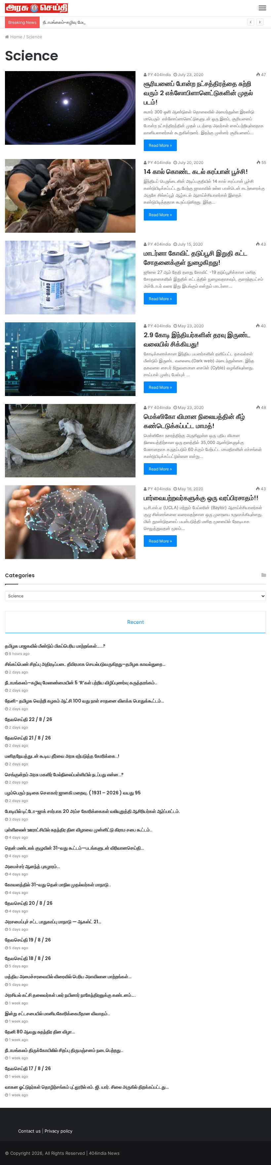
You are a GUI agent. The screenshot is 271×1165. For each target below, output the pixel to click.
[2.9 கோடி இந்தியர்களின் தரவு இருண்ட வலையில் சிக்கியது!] (70, 359)
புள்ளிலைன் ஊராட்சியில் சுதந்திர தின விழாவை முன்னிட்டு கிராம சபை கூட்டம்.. (78, 829)
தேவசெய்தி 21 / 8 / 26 (28, 738)
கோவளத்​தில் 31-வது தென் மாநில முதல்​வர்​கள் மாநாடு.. (58, 884)
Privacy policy (58, 1131)
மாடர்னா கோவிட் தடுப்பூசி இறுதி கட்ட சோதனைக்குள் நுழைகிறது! (196, 258)
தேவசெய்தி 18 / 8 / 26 (28, 958)
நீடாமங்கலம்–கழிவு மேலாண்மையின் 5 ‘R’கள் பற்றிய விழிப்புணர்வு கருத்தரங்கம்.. (114, 22)
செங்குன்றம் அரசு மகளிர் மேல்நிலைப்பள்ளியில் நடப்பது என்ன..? (64, 774)
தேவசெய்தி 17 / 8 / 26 (28, 1068)
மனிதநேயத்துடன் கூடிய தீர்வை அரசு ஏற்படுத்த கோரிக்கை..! (62, 756)
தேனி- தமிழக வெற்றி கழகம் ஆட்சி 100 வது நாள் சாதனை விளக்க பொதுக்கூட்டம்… (84, 701)
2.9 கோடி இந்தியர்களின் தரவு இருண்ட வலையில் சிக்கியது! (197, 339)
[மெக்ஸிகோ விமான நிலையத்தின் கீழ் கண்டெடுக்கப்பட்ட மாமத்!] (70, 441)
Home (15, 36)
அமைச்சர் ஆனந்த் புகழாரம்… (32, 866)
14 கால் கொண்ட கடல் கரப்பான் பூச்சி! (196, 171)
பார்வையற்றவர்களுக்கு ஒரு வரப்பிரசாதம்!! (201, 497)
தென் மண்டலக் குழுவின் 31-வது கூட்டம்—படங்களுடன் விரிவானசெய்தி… (74, 848)
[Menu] (262, 8)
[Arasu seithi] (36, 8)
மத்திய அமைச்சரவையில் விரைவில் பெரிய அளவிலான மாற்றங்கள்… (68, 976)
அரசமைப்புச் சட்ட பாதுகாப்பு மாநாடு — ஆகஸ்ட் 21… (53, 921)
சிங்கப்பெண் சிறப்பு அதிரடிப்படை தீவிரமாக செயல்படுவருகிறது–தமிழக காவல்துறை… (85, 664)
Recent (135, 622)
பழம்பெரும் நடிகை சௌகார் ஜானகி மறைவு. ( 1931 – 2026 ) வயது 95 (73, 792)
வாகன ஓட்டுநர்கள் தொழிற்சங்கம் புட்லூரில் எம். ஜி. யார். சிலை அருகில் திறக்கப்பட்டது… (87, 1087)
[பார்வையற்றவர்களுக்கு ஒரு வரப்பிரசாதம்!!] (70, 522)
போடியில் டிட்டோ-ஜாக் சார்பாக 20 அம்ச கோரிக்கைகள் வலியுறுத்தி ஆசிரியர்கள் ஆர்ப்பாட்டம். (92, 811)
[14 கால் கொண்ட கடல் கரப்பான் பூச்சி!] (70, 196)
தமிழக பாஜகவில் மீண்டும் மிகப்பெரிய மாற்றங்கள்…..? (55, 646)
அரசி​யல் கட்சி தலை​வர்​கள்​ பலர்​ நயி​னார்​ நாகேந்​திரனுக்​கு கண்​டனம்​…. (70, 995)
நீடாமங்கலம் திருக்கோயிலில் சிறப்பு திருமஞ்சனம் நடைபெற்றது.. (64, 1050)
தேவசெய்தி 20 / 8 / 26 (29, 903)
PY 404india (159, 74)
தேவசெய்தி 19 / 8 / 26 (28, 940)
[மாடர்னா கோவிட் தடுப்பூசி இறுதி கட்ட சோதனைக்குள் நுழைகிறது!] (70, 277)
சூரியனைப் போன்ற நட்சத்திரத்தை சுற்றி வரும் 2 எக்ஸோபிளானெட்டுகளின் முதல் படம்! (198, 93)
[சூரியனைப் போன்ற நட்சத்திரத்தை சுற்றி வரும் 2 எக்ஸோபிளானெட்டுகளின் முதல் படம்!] (70, 108)
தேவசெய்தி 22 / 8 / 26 (28, 719)
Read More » (160, 145)
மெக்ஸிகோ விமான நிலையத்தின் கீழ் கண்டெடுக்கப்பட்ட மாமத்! (194, 421)
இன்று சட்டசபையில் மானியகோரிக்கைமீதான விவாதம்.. (57, 1013)
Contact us (29, 1131)
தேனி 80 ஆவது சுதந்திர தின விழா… (40, 1031)
